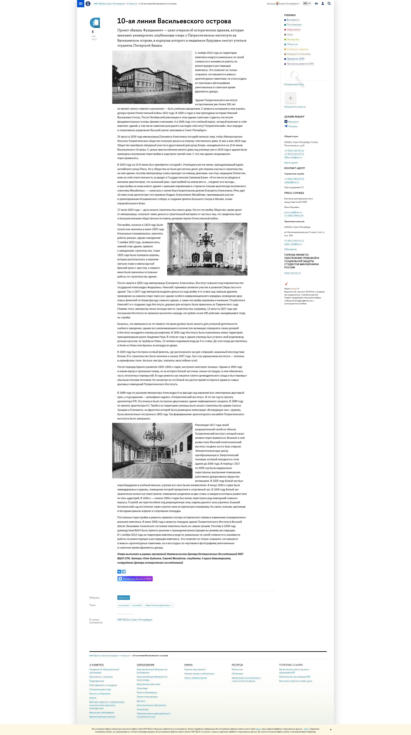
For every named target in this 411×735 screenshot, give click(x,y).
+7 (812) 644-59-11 (294, 150)
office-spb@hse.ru (293, 157)
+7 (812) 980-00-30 (294, 178)
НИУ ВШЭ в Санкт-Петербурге (134, 619)
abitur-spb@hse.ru (293, 243)
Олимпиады (142, 688)
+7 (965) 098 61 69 (293, 215)
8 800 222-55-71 (292, 273)
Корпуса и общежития (99, 693)
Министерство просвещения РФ (294, 676)
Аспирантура (143, 709)
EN (310, 3)
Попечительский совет (100, 689)
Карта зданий (291, 162)
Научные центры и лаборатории (199, 673)
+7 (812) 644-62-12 (294, 240)
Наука (188, 664)
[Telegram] (124, 572)
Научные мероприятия (195, 669)
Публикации (237, 673)
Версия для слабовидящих (101, 712)
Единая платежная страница (102, 716)
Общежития (290, 249)
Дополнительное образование (151, 705)
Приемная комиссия (294, 221)
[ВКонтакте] (119, 572)
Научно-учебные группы (195, 677)
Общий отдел (291, 136)
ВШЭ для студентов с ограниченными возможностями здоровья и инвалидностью (106, 705)
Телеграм (293, 126)
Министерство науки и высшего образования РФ (294, 671)
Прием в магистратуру (147, 696)
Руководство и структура (101, 676)
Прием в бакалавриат (147, 692)
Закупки (92, 697)
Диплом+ (141, 701)
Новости (126, 655)
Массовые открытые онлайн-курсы (295, 680)
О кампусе (96, 664)
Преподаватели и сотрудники (103, 685)
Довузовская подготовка (148, 684)
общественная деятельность (159, 605)
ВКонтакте (293, 121)
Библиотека (237, 669)
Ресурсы (237, 664)
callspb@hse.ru (291, 182)
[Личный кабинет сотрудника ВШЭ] (322, 3)
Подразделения (96, 680)
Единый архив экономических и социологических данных (246, 679)
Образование (145, 664)
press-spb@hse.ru (293, 212)
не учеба (137, 605)
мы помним (123, 605)
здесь (258, 729)
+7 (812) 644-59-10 (294, 153)
